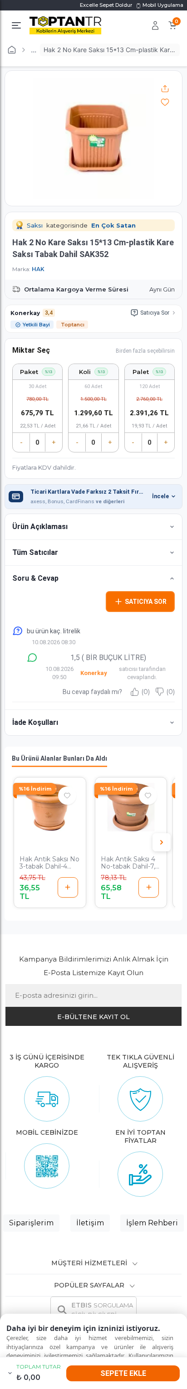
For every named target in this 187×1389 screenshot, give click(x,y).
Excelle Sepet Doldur (106, 5)
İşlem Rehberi (152, 1223)
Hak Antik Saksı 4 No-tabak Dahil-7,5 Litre (129, 863)
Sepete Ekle (123, 1373)
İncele (160, 496)
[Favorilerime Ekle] (67, 796)
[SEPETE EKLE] (68, 887)
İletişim (90, 1223)
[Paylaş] (165, 88)
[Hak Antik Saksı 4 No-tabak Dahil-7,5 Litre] (131, 807)
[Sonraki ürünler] (162, 842)
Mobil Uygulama (162, 5)
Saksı (35, 225)
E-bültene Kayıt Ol (93, 1017)
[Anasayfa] (11, 49)
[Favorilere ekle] (165, 102)
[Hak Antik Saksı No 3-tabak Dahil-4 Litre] (50, 807)
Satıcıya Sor (154, 313)
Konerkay (25, 313)
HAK (38, 269)
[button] (93, 526)
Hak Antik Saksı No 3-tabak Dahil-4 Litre (49, 863)
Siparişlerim (31, 1223)
